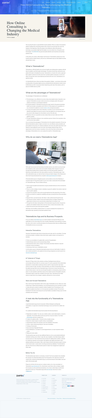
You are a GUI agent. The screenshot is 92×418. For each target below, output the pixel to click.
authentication (30, 317)
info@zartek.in (67, 384)
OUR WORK (48, 2)
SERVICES (53, 2)
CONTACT (86, 2)
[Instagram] (70, 386)
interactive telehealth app (31, 252)
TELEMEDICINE (35, 51)
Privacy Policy (59, 398)
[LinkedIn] (68, 386)
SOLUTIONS (59, 2)
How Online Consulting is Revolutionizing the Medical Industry (49, 10)
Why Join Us (64, 387)
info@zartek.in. (29, 371)
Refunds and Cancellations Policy (69, 398)
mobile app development (51, 175)
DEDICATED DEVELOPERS (71, 2)
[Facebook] (69, 386)
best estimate (49, 369)
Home (32, 10)
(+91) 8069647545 (68, 382)
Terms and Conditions (51, 398)
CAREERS (79, 2)
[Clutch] (73, 386)
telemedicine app (38, 219)
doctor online (47, 108)
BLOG (64, 2)
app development (36, 366)
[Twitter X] (72, 386)
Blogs (36, 10)
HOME (43, 2)
